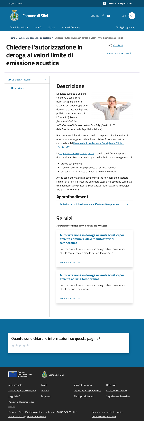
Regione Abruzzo (15, 3)
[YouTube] (107, 15)
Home (12, 37)
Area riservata (15, 385)
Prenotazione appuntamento (87, 390)
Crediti (44, 385)
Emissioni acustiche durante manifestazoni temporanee (89, 204)
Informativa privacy (83, 385)
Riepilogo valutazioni (84, 396)
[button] (117, 3)
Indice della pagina (19, 79)
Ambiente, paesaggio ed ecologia (35, 37)
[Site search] (132, 15)
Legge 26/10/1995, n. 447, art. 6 (76, 153)
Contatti (45, 390)
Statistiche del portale (116, 390)
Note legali (111, 385)
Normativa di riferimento (119, 53)
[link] (70, 262)
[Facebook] (102, 15)
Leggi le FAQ (14, 396)
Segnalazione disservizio (118, 396)
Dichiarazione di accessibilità (22, 390)
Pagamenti (46, 396)
